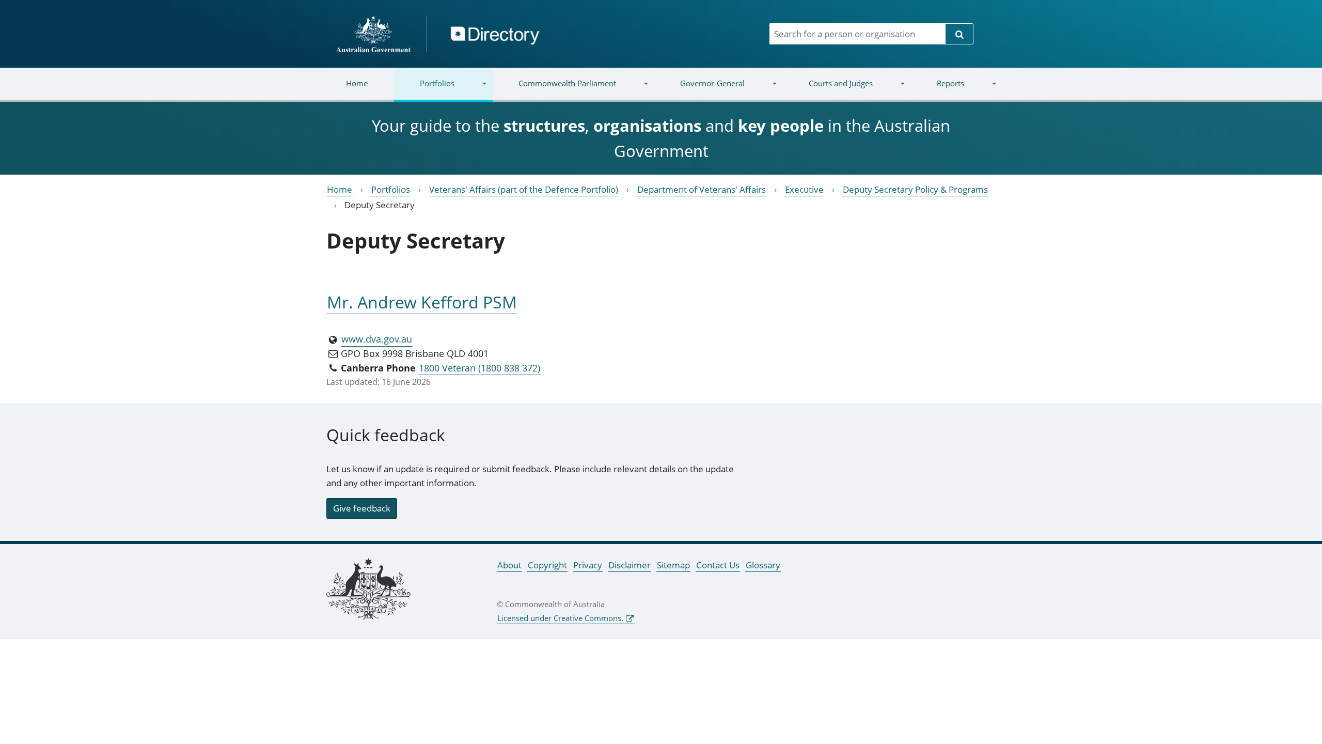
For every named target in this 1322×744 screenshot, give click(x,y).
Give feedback (361, 508)
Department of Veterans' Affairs (701, 189)
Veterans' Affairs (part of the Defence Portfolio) (523, 189)
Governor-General (699, 89)
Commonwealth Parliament (554, 89)
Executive (804, 189)
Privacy (587, 565)
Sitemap (673, 565)
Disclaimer (629, 565)
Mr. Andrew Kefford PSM (422, 302)
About (509, 565)
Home (357, 83)
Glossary (763, 565)
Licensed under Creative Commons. (560, 618)
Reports (937, 89)
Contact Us (717, 565)
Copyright (547, 565)
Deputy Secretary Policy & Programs (915, 189)
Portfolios (424, 89)
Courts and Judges (827, 89)
